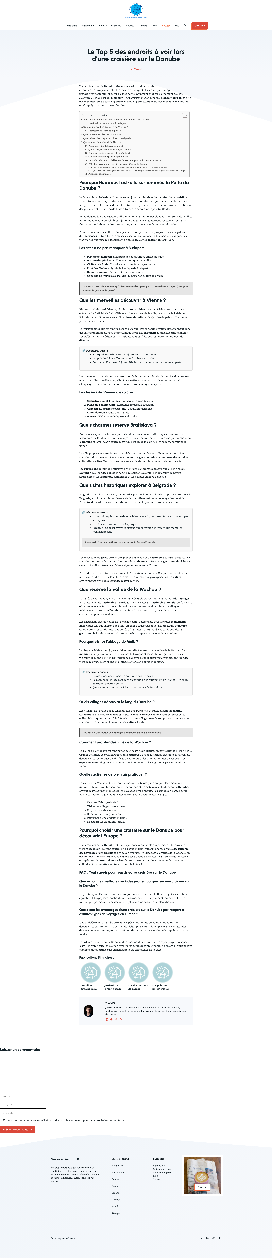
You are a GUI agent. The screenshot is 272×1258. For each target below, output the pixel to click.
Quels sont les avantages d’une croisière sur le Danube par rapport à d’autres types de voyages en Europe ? (140, 170)
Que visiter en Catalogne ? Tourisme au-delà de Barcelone (128, 687)
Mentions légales (162, 1172)
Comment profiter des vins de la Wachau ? (109, 153)
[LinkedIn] (116, 1019)
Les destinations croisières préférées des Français (123, 676)
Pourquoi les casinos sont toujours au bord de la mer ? (125, 354)
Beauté (103, 25)
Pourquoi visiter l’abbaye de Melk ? (105, 146)
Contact (157, 1179)
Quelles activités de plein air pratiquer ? (108, 156)
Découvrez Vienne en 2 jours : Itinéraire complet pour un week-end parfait (138, 362)
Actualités (71, 25)
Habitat (143, 25)
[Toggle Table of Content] (183, 115)
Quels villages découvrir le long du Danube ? (110, 149)
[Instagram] (111, 1019)
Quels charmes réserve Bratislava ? (103, 134)
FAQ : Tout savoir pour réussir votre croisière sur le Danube (117, 164)
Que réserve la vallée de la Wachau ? (103, 142)
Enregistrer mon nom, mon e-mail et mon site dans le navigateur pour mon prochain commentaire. (64, 1120)
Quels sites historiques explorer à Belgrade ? (108, 138)
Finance (130, 25)
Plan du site (159, 1165)
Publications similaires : (100, 173)
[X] (121, 1019)
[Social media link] (201, 1238)
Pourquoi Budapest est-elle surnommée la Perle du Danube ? (116, 119)
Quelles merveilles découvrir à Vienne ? (105, 127)
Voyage (166, 25)
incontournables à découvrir (158, 946)
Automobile (88, 25)
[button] (184, 25)
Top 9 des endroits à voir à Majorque (115, 524)
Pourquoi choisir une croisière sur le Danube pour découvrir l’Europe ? (123, 160)
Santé (154, 25)
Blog (176, 25)
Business (116, 25)
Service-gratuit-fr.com (63, 1238)
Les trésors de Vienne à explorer (104, 130)
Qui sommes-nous (162, 1169)
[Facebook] (106, 1019)
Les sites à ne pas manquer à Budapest (107, 123)
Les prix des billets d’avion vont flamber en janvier (123, 358)
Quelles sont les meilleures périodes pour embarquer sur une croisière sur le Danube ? (131, 167)
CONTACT (200, 25)
